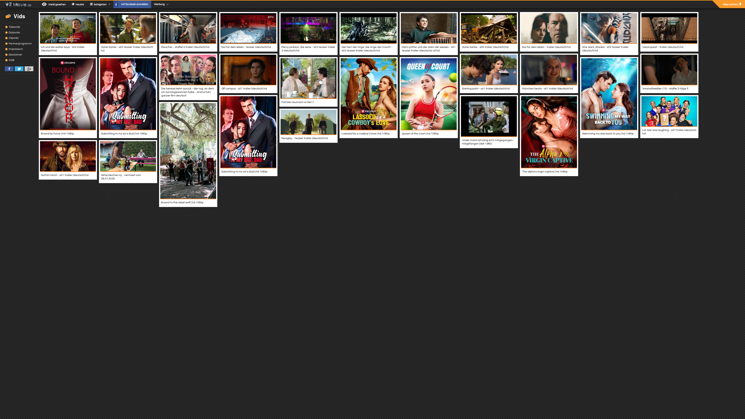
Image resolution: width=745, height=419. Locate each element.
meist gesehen (57, 4)
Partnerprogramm (20, 43)
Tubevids (14, 27)
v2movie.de (19, 4)
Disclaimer (15, 54)
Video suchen (730, 4)
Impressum (16, 49)
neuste (80, 4)
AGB (12, 60)
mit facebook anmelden (134, 4)
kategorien (100, 4)
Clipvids (13, 38)
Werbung (159, 4)
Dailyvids (14, 32)
